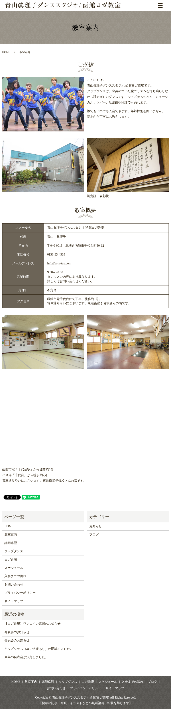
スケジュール (13, 568)
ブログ (94, 534)
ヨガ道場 (10, 559)
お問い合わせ (13, 584)
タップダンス (13, 551)
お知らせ (95, 526)
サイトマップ (13, 601)
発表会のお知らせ (16, 632)
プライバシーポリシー (20, 592)
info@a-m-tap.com (59, 263)
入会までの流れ (15, 576)
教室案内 (10, 534)
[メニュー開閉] (160, 5)
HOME (6, 52)
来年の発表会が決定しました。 (26, 657)
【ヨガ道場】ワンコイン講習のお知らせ (32, 623)
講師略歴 (10, 543)
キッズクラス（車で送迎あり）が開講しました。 (38, 649)
